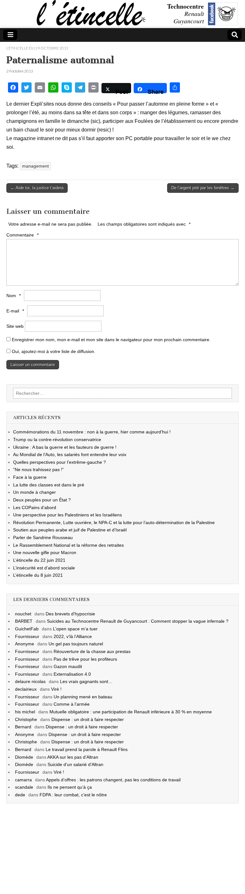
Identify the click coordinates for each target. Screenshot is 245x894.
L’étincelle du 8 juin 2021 (38, 575)
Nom (13, 295)
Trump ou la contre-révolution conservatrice (57, 439)
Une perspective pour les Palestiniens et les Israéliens (67, 514)
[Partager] (175, 88)
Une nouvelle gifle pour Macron (44, 552)
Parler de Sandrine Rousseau (43, 537)
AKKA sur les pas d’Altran (72, 757)
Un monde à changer (34, 492)
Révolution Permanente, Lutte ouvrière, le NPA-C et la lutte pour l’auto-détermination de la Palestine (114, 522)
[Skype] (66, 88)
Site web (15, 326)
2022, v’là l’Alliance (73, 636)
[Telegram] (80, 88)
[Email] (40, 88)
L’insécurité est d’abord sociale (44, 567)
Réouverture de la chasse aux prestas (92, 651)
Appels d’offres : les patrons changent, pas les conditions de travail (113, 779)
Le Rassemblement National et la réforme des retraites (68, 545)
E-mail (15, 310)
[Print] (93, 88)
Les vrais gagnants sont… (86, 681)
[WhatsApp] (53, 88)
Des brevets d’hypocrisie (70, 613)
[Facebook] (13, 88)
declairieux (26, 689)
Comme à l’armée (72, 704)
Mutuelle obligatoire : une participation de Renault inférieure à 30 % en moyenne (130, 711)
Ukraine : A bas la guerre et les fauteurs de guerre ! (64, 447)
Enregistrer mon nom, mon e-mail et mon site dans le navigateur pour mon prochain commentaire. (111, 339)
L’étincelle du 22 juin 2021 (39, 560)
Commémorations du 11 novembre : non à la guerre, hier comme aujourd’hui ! (92, 431)
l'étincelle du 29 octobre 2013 (37, 48)
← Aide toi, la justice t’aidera (37, 187)
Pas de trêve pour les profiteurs (85, 659)
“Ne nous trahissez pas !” (38, 469)
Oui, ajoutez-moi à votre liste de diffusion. (53, 351)
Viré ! (56, 689)
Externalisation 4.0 (72, 674)
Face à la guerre (30, 477)
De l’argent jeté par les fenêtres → (202, 187)
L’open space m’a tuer (75, 628)
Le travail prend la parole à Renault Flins (87, 749)
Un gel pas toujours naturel (75, 643)
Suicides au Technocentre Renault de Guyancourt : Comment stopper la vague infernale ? (137, 621)
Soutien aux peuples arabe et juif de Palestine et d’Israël (70, 529)
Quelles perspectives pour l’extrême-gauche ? (59, 462)
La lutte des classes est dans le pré (48, 484)
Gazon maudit (68, 666)
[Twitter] (26, 88)
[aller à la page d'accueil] (1, 14)
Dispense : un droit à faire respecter (87, 719)
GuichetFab (27, 628)
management (35, 166)
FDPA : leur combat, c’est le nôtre (73, 794)
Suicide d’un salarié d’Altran (75, 764)
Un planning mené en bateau (83, 696)
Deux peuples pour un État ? (42, 499)
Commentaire (22, 234)
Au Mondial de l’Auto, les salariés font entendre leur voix (69, 454)
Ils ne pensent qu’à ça (70, 787)
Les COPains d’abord (34, 507)
